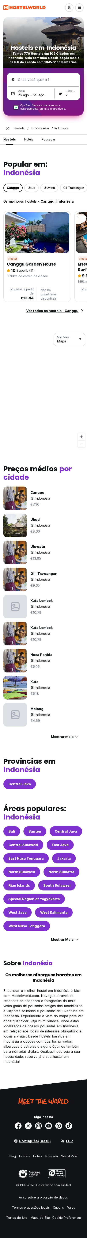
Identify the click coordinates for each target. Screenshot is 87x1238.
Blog (13, 1156)
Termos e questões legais (30, 1207)
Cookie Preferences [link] (67, 1217)
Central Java (19, 784)
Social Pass (69, 1156)
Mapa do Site (40, 1217)
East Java (60, 845)
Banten (35, 831)
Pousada (51, 1156)
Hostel (12, 258)
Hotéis (37, 1156)
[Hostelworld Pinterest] (58, 1125)
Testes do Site (16, 1217)
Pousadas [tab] (49, 139)
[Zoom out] (81, 443)
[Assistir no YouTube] (48, 1125)
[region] (43, 390)
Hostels (24, 1156)
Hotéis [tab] (28, 139)
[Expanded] (8, 128)
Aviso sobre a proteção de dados (43, 1197)
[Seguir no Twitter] (28, 1125)
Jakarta (64, 858)
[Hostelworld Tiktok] (68, 1125)
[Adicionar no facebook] (18, 1125)
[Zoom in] (81, 436)
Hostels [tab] (9, 139)
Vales (71, 1207)
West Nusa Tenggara (26, 926)
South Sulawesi (57, 885)
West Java (17, 912)
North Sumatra (61, 872)
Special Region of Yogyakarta (34, 899)
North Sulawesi (21, 872)
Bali (11, 831)
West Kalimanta (54, 912)
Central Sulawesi (23, 845)
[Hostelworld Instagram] (38, 1125)
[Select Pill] (69, 7)
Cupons (58, 1207)
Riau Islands (19, 885)
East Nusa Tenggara (26, 858)
